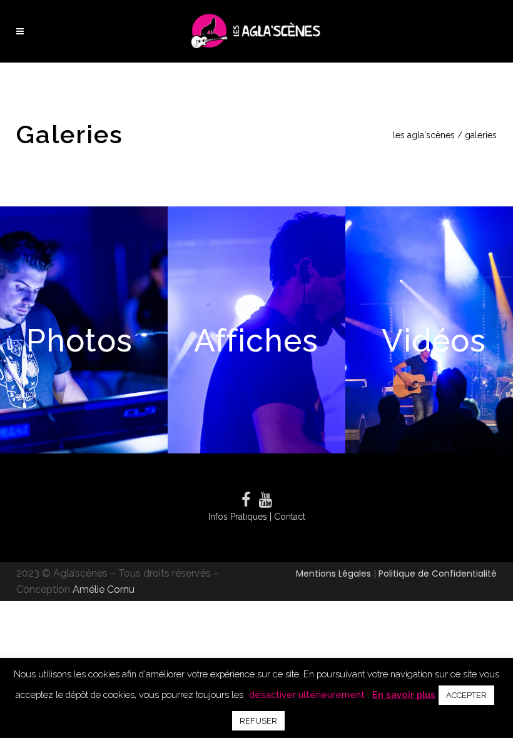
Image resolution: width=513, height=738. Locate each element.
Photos (79, 340)
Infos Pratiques (239, 517)
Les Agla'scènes (424, 135)
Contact (289, 517)
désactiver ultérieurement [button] (307, 694)
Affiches (256, 340)
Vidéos (434, 340)
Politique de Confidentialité (437, 573)
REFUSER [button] (258, 720)
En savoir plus (403, 694)
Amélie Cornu (104, 589)
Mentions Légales (334, 573)
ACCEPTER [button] (466, 695)
